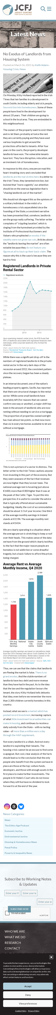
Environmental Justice (16, 836)
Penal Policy (11, 847)
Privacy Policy (33, 1011)
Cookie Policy (20, 1011)
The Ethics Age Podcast (17, 825)
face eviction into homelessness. (20, 107)
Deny (28, 994)
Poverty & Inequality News (18, 853)
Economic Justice (13, 831)
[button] (51, 957)
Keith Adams (42, 64)
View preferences (28, 1003)
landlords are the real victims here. (21, 176)
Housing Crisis (11, 69)
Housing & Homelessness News (21, 842)
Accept (28, 986)
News (23, 69)
